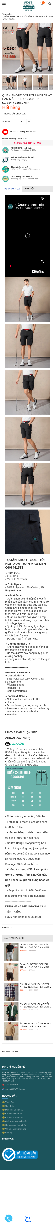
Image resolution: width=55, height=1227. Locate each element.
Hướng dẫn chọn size (15, 114)
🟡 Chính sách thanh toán (14, 1125)
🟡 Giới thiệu (8, 1106)
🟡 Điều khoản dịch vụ (12, 1110)
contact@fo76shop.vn (15, 1089)
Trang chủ (7, 14)
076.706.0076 (11, 1084)
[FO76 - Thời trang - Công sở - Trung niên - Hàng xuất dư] (28, 6)
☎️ (3, 1085)
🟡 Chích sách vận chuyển (14, 1121)
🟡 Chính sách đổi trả (12, 1113)
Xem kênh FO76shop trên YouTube (22, 132)
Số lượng (6, 121)
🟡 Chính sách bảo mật (13, 1117)
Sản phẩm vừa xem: (10, 1052)
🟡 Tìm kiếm (8, 1102)
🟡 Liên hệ (7, 1132)
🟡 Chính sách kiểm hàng (14, 1129)
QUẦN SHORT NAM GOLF (17, 103)
